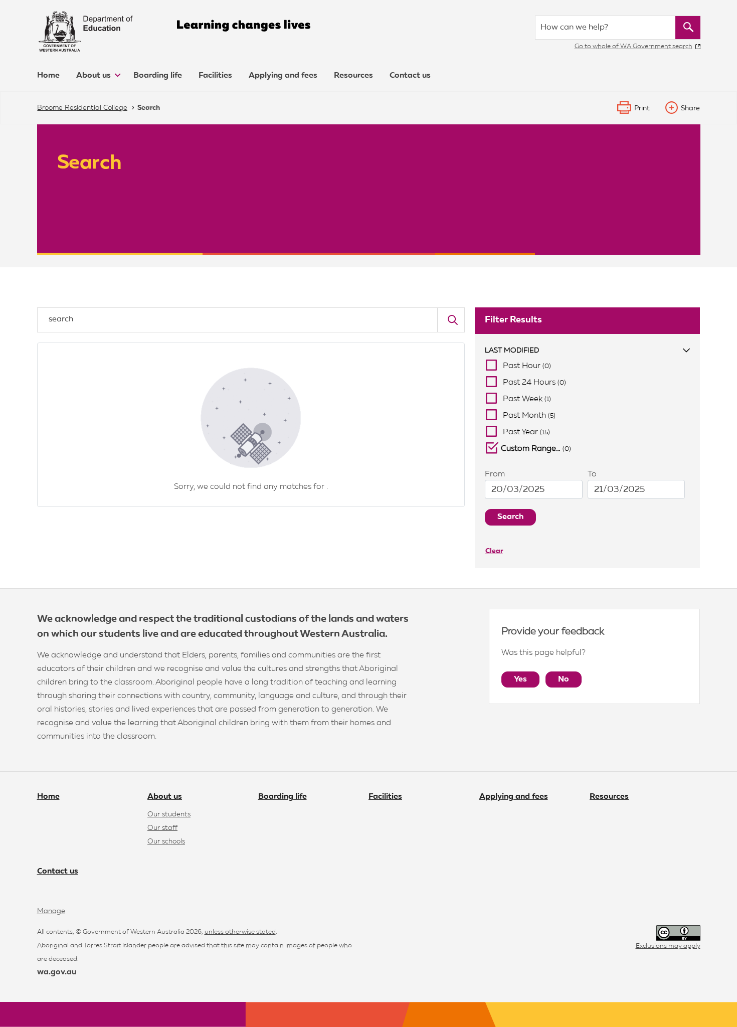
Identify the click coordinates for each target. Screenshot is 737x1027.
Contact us (410, 76)
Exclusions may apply (668, 946)
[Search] (451, 320)
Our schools (166, 841)
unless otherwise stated (240, 932)
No (563, 679)
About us (94, 76)
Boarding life (157, 76)
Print (642, 108)
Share (690, 108)
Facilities (215, 76)
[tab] (587, 351)
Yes (520, 679)
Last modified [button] (512, 350)
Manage (51, 911)
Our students (169, 814)
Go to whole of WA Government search (633, 46)
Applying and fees (283, 76)
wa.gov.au (56, 972)
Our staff (162, 827)
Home (48, 76)
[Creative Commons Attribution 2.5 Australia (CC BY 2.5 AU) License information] (678, 933)
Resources (353, 76)
